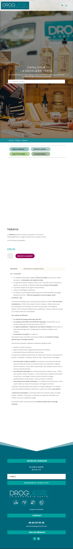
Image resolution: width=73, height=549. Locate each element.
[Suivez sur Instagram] (38, 538)
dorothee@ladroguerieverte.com (36, 526)
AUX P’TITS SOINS (18, 154)
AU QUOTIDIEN (39, 154)
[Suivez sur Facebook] (34, 538)
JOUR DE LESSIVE (40, 149)
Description (14, 269)
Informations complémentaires (33, 269)
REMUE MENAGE (18, 149)
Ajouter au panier (25, 256)
